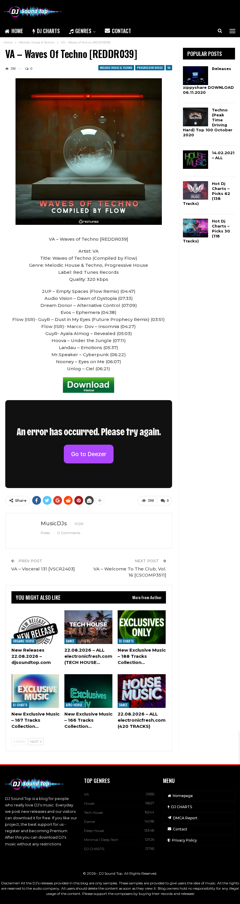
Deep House (94, 830)
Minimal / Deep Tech (101, 839)
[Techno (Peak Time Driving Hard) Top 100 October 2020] (195, 117)
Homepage (183, 795)
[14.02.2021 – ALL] (195, 159)
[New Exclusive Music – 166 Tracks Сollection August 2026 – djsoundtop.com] (88, 691)
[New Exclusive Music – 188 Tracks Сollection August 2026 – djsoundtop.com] (142, 627)
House (89, 803)
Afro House (74, 705)
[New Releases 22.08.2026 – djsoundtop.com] (35, 627)
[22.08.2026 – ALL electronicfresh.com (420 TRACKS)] (142, 691)
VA (168, 67)
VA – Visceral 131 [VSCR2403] (43, 569)
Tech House (93, 812)
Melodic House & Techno (116, 67)
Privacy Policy (184, 840)
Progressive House (150, 67)
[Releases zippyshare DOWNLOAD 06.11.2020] (195, 75)
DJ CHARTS (48, 31)
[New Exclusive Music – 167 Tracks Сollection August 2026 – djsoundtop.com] (35, 691)
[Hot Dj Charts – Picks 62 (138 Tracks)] (195, 190)
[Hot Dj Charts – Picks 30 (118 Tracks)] (195, 228)
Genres (83, 31)
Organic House (24, 641)
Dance (70, 641)
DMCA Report (185, 818)
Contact (121, 31)
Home (17, 31)
